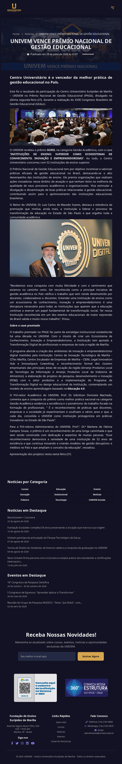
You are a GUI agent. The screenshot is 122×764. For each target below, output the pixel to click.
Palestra (25, 499)
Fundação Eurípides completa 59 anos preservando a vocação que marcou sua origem (56, 527)
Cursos (24, 489)
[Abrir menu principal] (112, 7)
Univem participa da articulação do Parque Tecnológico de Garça (43, 537)
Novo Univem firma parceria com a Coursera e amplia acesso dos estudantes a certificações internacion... (59, 559)
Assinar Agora (90, 656)
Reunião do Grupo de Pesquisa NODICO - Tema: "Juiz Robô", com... (44, 604)
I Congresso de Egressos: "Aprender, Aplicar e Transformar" (41, 594)
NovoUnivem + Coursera (21, 517)
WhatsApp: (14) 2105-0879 (101, 726)
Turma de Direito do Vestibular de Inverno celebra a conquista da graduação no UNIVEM (57, 547)
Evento (97, 489)
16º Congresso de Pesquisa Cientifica (28, 584)
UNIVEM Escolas (97, 499)
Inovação (25, 494)
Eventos (61, 736)
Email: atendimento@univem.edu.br (99, 732)
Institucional (88, 54)
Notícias (29, 34)
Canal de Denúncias (61, 741)
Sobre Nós (61, 722)
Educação (61, 489)
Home (16, 34)
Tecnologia (61, 499)
